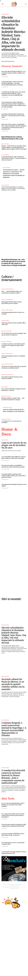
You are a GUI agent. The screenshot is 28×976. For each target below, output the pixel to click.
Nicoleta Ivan (4, 228)
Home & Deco (4, 386)
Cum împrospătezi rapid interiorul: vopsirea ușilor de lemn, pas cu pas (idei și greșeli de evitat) (13, 475)
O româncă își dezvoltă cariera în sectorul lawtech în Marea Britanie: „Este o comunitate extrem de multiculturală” (13, 93)
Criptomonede (22, 886)
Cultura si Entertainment (7, 299)
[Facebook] (2, 946)
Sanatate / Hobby (5, 512)
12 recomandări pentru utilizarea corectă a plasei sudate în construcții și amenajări (13, 457)
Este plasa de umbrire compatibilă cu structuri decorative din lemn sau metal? (12, 466)
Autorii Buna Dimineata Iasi (7, 61)
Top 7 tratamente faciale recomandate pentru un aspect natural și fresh (12, 544)
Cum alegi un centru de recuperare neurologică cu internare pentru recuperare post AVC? (13, 534)
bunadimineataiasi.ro (7, 973)
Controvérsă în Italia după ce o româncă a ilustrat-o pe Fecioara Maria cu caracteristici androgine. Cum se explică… (13, 188)
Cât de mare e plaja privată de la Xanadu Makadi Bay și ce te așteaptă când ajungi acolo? (13, 556)
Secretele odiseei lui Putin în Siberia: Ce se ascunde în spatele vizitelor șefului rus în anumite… (13, 73)
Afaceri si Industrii (5, 205)
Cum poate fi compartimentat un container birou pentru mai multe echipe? (13, 212)
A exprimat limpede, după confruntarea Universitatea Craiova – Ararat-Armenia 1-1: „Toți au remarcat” (14, 158)
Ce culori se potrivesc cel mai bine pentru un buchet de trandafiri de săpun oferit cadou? (13, 345)
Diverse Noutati (5, 14)
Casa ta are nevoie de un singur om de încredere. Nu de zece (13, 445)
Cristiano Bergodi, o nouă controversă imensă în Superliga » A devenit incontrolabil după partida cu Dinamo (12, 83)
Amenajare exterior (6, 396)
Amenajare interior (7, 407)
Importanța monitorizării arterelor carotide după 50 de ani (13, 518)
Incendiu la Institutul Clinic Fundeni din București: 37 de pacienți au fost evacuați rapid (12, 115)
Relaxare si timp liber (6, 330)
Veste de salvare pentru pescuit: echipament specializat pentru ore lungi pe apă (13, 584)
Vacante (5, 552)
